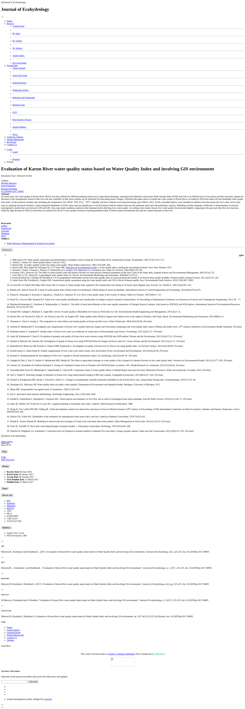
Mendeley (11, 506)
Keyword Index (19, 63)
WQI (3, 236)
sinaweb (48, 699)
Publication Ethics (20, 90)
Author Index (18, 55)
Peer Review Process (21, 119)
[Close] (2, 541)
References (7, 250)
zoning (4, 226)
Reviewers (11, 142)
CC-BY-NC (158, 654)
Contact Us (12, 144)
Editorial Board (19, 83)
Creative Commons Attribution (121, 654)
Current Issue (18, 26)
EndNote (11, 503)
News (15, 134)
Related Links (18, 105)
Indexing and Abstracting (23, 97)
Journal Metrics (19, 127)
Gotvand (5, 231)
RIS (8, 501)
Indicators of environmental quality (81, 267)
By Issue (16, 33)
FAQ (14, 112)
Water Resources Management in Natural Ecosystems (31, 243)
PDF (7, 460)
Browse (10, 23)
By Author (17, 41)
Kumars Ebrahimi (9, 189)
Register (16, 159)
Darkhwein (6, 228)
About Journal (18, 68)
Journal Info (12, 65)
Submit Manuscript (15, 139)
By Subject (17, 48)
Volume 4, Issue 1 (7, 441)
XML (3, 457)
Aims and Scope (19, 75)
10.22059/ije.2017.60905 (12, 191)
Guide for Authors (15, 137)
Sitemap (10, 640)
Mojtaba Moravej (9, 183)
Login (9, 149)
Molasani (5, 233)
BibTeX (10, 508)
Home (9, 21)
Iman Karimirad (8, 186)
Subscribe (33, 682)
